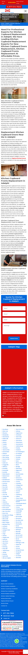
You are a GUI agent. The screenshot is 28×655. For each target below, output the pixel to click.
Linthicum (4, 528)
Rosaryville (5, 470)
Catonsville (19, 505)
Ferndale (18, 457)
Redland (4, 478)
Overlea (4, 498)
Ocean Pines (5, 504)
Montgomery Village (7, 515)
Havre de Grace (20, 429)
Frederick (18, 450)
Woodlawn (5, 429)
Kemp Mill (4, 548)
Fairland (18, 459)
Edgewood (18, 470)
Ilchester (4, 554)
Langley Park (5, 537)
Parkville (4, 492)
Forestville (18, 455)
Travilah (4, 444)
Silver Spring (5, 457)
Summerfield (5, 451)
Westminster (5, 436)
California (18, 514)
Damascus (18, 478)
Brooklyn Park (19, 520)
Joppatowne (5, 550)
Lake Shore (5, 541)
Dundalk (18, 476)
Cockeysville (19, 489)
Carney (18, 507)
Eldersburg (19, 468)
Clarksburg (19, 494)
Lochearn (4, 526)
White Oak (5, 431)
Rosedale (4, 468)
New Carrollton (6, 511)
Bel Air (17, 539)
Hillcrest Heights (6, 558)
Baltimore (18, 540)
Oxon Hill (4, 494)
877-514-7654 (15, 7)
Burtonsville (19, 516)
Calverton (18, 513)
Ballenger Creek (20, 542)
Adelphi (7, 23)
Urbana (4, 442)
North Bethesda (6, 509)
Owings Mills (5, 496)
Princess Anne (6, 481)
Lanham (4, 535)
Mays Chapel (5, 522)
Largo (3, 533)
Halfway (18, 431)
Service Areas (4, 603)
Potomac (4, 483)
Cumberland (19, 479)
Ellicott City (19, 463)
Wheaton (4, 433)
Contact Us (4, 606)
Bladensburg (19, 527)
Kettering (4, 546)
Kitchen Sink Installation (7, 584)
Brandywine (19, 524)
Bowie (17, 526)
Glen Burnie (19, 440)
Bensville (18, 531)
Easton (17, 472)
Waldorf (4, 440)
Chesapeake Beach (21, 503)
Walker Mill (5, 438)
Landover (4, 539)
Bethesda (18, 529)
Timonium (5, 448)
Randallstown (6, 479)
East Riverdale (19, 474)
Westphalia (5, 435)
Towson (4, 446)
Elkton (17, 464)
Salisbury (4, 466)
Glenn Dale (19, 436)
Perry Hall (4, 487)
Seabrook (5, 463)
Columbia (18, 483)
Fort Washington (20, 451)
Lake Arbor (5, 543)
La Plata (4, 545)
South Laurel (5, 455)
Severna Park (5, 459)
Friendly (18, 448)
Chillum (18, 496)
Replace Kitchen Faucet (7, 601)
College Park (19, 485)
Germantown (19, 444)
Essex (17, 461)
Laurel (4, 532)
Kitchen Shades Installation (8, 586)
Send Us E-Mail (8, 616)
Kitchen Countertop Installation (9, 588)
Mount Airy (5, 513)
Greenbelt (18, 435)
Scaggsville (5, 464)
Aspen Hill (18, 544)
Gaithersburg (19, 446)
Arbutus (18, 548)
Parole (4, 491)
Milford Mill (5, 519)
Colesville (18, 487)
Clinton (18, 492)
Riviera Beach (5, 474)
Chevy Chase (19, 498)
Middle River (5, 520)
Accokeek (18, 555)
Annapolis (18, 552)
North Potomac (6, 505)
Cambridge (19, 511)
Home (2, 23)
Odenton (4, 502)
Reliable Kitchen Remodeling (18, 652)
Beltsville (18, 533)
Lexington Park (6, 530)
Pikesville (4, 485)
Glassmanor (19, 442)
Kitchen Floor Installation (7, 591)
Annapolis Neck (20, 550)
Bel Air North (19, 537)
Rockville (4, 472)
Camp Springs (19, 509)
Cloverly (18, 491)
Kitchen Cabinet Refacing (7, 596)
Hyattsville (5, 556)
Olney (3, 500)
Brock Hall (18, 522)
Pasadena (5, 489)
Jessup (4, 552)
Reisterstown (5, 476)
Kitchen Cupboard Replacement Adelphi (10, 24)
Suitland (4, 453)
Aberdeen (18, 557)
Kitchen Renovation (6, 598)
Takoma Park (5, 450)
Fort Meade (19, 453)
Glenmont (18, 438)
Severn (4, 461)
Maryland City (6, 524)
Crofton (18, 481)
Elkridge (18, 466)
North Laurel (5, 507)
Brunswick (18, 518)
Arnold (17, 546)
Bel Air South (19, 535)
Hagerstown (19, 433)
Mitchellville (5, 517)
